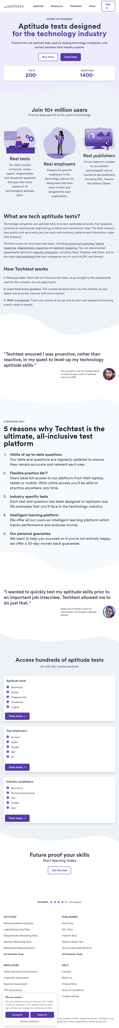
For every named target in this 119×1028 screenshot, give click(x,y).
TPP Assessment (13, 990)
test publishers (25, 256)
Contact (66, 971)
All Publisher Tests (72, 954)
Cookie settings (70, 996)
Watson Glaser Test (72, 941)
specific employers (46, 252)
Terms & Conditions (73, 990)
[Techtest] (14, 6)
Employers (57, 6)
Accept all (17, 1014)
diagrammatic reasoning (33, 248)
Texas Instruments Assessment (21, 971)
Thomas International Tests (77, 947)
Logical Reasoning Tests (17, 929)
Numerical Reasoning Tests (18, 923)
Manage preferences (29, 1021)
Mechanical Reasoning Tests (19, 947)
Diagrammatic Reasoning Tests (21, 935)
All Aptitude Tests (14, 954)
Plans (92, 6)
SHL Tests (67, 929)
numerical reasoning (81, 243)
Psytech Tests (69, 935)
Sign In (108, 6)
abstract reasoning (65, 248)
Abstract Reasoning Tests (17, 941)
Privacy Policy (69, 983)
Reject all (42, 1014)
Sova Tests (67, 923)
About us (67, 977)
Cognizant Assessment (16, 977)
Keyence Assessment (15, 983)
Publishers (76, 6)
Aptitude (38, 6)
